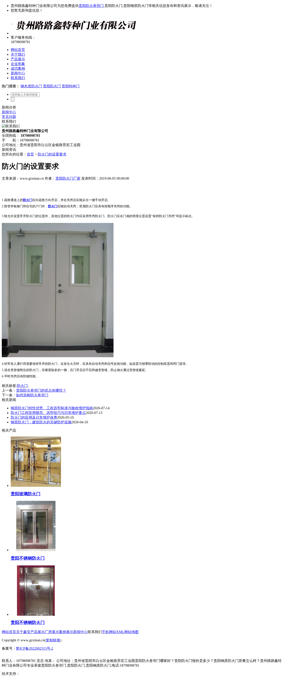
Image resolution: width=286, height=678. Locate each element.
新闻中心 (18, 73)
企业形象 (18, 64)
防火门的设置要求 (52, 154)
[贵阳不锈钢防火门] (36, 550)
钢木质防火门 (31, 86)
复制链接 (53, 640)
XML (120, 632)
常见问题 (9, 117)
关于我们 (18, 54)
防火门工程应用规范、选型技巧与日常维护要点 (48, 413)
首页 (30, 154)
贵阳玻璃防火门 (25, 493)
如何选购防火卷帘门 (32, 395)
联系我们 (18, 78)
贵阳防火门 (52, 86)
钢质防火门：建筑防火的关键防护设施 (41, 422)
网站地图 (131, 632)
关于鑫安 (23, 632)
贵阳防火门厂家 (67, 178)
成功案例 (18, 68)
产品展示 (18, 59)
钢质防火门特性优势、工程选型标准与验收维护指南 (52, 408)
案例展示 (66, 632)
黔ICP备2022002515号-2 (34, 648)
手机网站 (109, 632)
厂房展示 (52, 632)
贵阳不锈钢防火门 (28, 558)
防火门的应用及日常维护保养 (34, 417)
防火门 (22, 386)
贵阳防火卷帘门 (91, 6)
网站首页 (18, 50)
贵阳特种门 (71, 86)
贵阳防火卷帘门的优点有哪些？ (41, 390)
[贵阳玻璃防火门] (36, 485)
